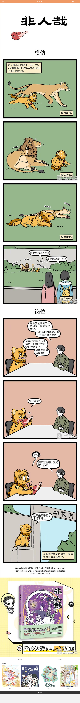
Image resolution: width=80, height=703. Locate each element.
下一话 (59, 659)
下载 (73, 1)
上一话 (20, 659)
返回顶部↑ (40, 692)
